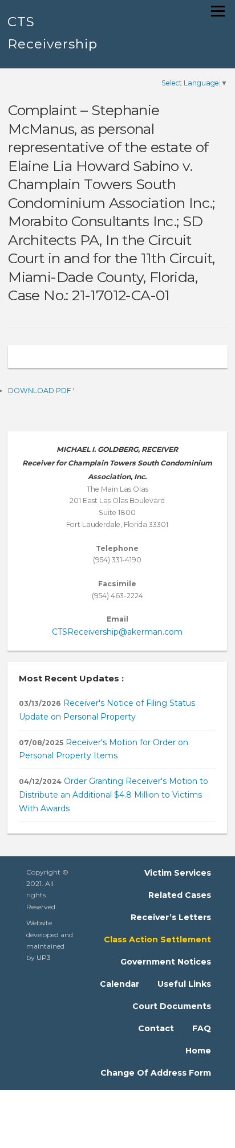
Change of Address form (155, 1073)
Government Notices (165, 962)
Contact (156, 1028)
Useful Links (184, 984)
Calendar (119, 984)
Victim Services (177, 873)
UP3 (44, 957)
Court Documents (171, 1006)
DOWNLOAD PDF (40, 390)
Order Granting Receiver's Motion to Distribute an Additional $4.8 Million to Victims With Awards (113, 795)
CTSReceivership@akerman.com (117, 632)
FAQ (201, 1028)
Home (198, 1050)
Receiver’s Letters (171, 917)
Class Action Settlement (157, 939)
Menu (217, 11)
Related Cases (179, 895)
